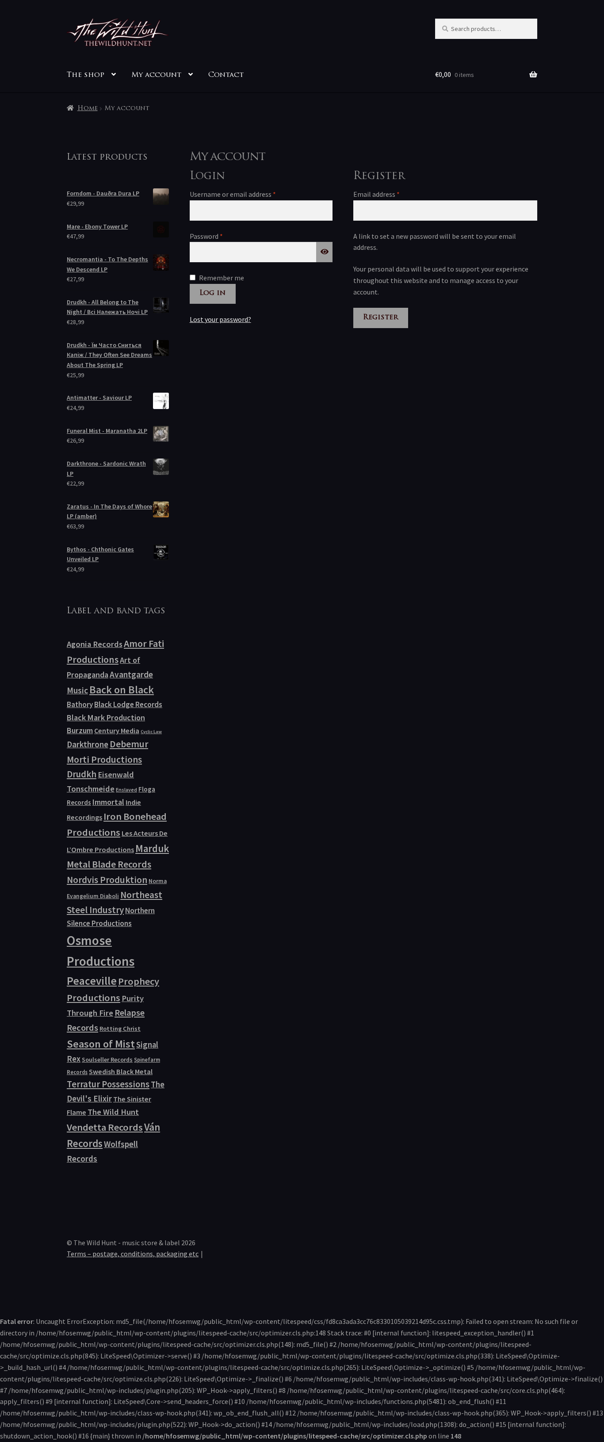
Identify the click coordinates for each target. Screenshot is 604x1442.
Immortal (108, 802)
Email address (389, 194)
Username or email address (246, 194)
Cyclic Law (151, 731)
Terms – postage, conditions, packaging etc (133, 1253)
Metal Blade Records (109, 864)
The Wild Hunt (113, 1112)
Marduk (152, 848)
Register (380, 317)
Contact (226, 75)
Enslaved (126, 789)
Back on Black (121, 689)
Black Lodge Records (128, 704)
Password (219, 236)
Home (87, 108)
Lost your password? (220, 319)
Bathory (80, 704)
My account (156, 75)
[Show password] (324, 252)
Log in (212, 293)
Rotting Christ (120, 1029)
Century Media (116, 730)
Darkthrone (87, 744)
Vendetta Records (105, 1127)
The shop (85, 75)
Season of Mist (101, 1044)
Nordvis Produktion (107, 880)
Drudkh (81, 774)
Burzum (80, 730)
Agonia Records (94, 644)
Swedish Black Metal (121, 1071)
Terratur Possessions (108, 1084)
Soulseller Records (107, 1059)
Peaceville (92, 981)
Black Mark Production (106, 717)
